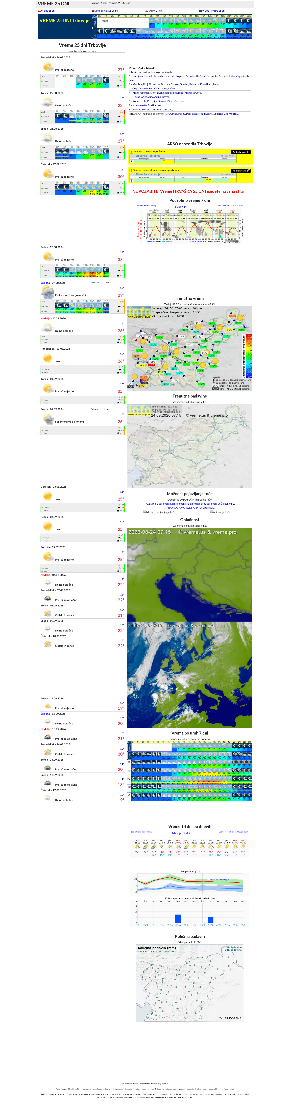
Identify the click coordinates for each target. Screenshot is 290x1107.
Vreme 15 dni (48, 10)
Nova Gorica (139, 96)
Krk (167, 113)
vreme (53, 1094)
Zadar (195, 113)
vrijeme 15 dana (181, 1094)
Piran (170, 101)
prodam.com (221, 1094)
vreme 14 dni (116, 1094)
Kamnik (148, 75)
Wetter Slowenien (168, 1097)
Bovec (165, 96)
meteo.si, (168, 1089)
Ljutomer (156, 109)
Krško (160, 105)
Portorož (179, 101)
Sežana (162, 101)
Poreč (181, 113)
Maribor (137, 84)
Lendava (167, 109)
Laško (171, 88)
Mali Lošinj (205, 113)
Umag (173, 113)
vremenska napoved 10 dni (135, 1094)
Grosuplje (212, 75)
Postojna (152, 101)
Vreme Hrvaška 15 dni (106, 10)
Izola (143, 101)
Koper (135, 101)
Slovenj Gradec (179, 84)
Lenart (217, 84)
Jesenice (144, 92)
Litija (232, 75)
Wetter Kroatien (185, 1097)
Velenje (143, 88)
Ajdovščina (154, 96)
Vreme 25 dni (155, 10)
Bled (180, 92)
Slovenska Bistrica (159, 84)
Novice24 (209, 1094)
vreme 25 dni (77, 1094)
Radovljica (171, 92)
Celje (135, 88)
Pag (188, 113)
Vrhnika (190, 75)
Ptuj (145, 84)
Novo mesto (139, 105)
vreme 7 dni (89, 1094)
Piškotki (45, 1094)
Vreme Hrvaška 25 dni (213, 10)
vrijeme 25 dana (197, 1094)
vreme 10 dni (102, 1094)
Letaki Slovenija (152, 1097)
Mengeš (223, 75)
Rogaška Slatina (158, 88)
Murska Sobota (141, 109)
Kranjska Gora (192, 92)
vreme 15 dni (64, 1094)
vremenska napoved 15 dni (160, 1094)
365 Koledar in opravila (133, 1097)
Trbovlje (159, 75)
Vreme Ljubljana (114, 1097)
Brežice (152, 105)
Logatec (180, 75)
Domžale (170, 75)
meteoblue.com (228, 1089)
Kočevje (201, 75)
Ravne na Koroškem (200, 84)
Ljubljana (137, 75)
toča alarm (101, 1097)
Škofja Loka (157, 92)
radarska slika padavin (238, 1094)
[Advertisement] (82, 218)
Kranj (135, 92)
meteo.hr (205, 1089)
